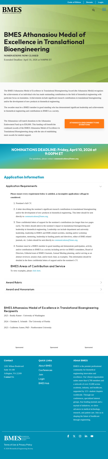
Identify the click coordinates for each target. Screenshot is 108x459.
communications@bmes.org (66, 159)
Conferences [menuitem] (45, 370)
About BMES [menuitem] (45, 365)
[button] (104, 9)
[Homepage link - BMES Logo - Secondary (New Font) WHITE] (17, 440)
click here (36, 271)
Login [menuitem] (100, 2)
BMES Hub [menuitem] (44, 383)
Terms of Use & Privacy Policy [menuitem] (18, 445)
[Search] (93, 10)
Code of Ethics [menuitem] (74, 2)
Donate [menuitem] (89, 2)
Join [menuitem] (41, 374)
